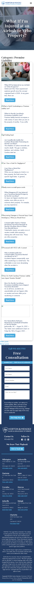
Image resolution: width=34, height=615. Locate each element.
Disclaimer (24, 576)
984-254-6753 (23, 510)
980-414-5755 (7, 496)
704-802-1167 (14, 524)
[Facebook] (22, 439)
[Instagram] (25, 439)
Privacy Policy (13, 578)
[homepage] (11, 3)
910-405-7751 (19, 348)
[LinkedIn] (28, 439)
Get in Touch (15, 449)
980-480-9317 (22, 496)
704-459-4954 (7, 482)
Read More (10, 100)
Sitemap (19, 578)
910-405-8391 (22, 468)
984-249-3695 (23, 480)
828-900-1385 (7, 510)
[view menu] (30, 3)
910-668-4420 (7, 468)
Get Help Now (16, 418)
